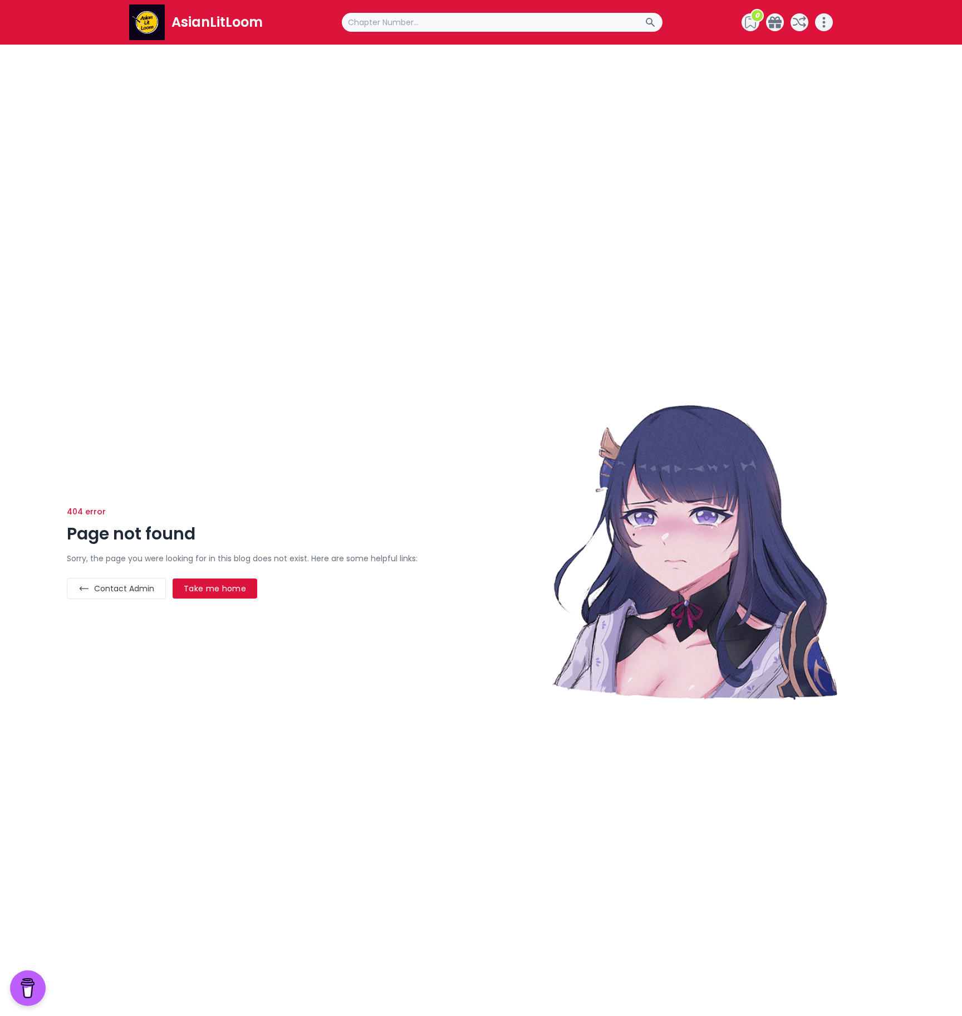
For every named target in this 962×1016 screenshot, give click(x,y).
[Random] (799, 22)
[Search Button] (653, 22)
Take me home (215, 588)
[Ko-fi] (775, 22)
